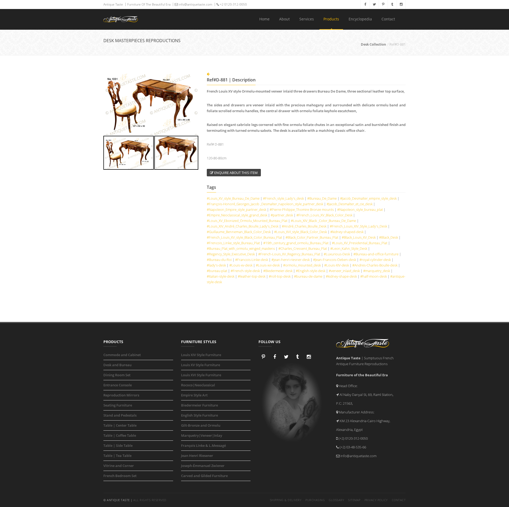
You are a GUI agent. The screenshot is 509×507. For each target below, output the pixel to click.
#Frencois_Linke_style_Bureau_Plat (233, 243)
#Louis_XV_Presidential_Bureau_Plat (359, 243)
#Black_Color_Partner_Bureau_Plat (312, 237)
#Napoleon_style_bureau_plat (360, 209)
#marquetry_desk (376, 270)
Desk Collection (373, 44)
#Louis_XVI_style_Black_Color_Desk (300, 231)
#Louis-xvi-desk (268, 265)
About (284, 18)
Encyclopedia (360, 18)
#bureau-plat (217, 270)
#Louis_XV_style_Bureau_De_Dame (233, 198)
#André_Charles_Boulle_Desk (304, 226)
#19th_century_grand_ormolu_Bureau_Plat (295, 243)
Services (306, 18)
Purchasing (315, 500)
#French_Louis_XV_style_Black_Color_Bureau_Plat (244, 237)
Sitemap (354, 500)
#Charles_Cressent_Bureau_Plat (302, 248)
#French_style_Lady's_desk (283, 198)
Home (264, 18)
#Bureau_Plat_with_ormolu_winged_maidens (241, 248)
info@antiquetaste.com (195, 4)
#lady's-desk (216, 265)
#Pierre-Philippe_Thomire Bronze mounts (302, 209)
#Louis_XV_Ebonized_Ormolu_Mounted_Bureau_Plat (247, 220)
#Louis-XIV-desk (336, 265)
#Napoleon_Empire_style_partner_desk (236, 209)
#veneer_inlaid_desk (344, 270)
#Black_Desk (388, 237)
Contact (388, 18)
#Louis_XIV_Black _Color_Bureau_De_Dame (323, 220)
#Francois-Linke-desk (251, 259)
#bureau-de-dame (308, 276)
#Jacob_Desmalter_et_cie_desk (349, 204)
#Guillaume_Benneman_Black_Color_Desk (239, 231)
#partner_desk (282, 215)
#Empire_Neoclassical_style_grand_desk (237, 215)
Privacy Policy (376, 500)
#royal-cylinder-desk (375, 259)
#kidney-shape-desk (341, 276)
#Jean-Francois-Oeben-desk (334, 259)
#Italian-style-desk (220, 276)
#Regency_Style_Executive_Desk (231, 254)
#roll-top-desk (280, 276)
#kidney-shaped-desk (346, 231)
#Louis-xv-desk (240, 265)
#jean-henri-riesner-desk (290, 259)
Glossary (336, 500)
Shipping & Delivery (286, 500)
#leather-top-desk (251, 276)
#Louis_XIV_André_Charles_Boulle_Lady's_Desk (242, 226)
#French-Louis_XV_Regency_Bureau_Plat (289, 254)
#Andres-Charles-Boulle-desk (374, 265)
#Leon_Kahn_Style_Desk (348, 248)
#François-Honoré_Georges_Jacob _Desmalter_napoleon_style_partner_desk (265, 204)
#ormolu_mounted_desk (302, 265)
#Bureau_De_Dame (322, 198)
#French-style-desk (245, 270)
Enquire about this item (235, 172)
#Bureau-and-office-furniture (375, 254)
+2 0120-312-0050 (233, 4)
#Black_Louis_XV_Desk (359, 237)
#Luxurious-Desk (337, 254)
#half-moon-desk (373, 276)
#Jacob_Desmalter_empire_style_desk (368, 198)
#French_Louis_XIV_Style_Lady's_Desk (358, 226)
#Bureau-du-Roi (219, 259)
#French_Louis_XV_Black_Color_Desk (324, 215)
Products (331, 18)
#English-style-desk (310, 270)
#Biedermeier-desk (277, 270)
